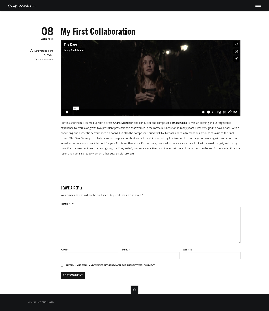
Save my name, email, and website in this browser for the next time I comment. (110, 265)
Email (126, 249)
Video (50, 55)
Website (187, 249)
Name (65, 249)
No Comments (45, 59)
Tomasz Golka (178, 122)
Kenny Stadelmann (21, 5)
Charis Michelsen (123, 122)
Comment (67, 204)
